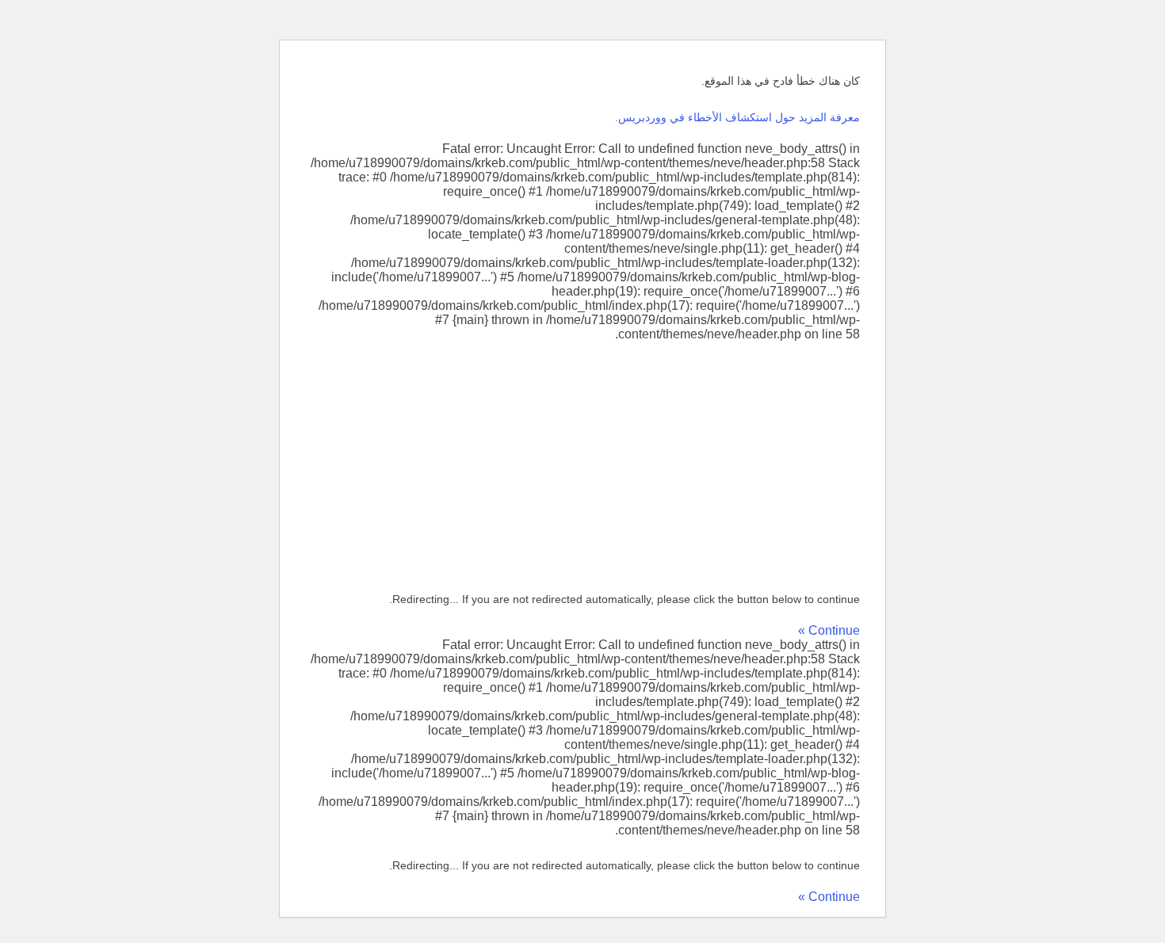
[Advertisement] (582, 460)
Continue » (829, 630)
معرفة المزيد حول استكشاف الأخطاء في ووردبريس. (737, 117)
